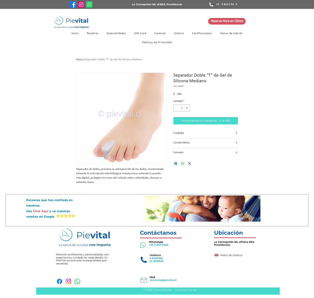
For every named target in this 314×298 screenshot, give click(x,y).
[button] (116, 33)
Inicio (79, 59)
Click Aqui (41, 211)
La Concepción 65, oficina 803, (234, 242)
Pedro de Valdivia (231, 255)
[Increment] (187, 108)
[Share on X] (189, 163)
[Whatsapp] (89, 4)
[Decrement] (176, 108)
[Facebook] (73, 4)
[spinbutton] (181, 108)
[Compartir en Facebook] (176, 163)
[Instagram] (81, 4)
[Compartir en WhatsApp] (182, 163)
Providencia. (222, 244)
